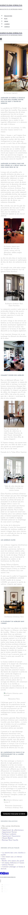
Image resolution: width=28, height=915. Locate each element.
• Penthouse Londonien (8, 834)
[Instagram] (3, 874)
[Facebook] (1, 874)
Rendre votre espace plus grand (13, 861)
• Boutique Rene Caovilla (9, 840)
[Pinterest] (6, 874)
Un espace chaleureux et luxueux (13, 863)
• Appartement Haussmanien (10, 836)
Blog (5, 18)
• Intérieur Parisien (7, 865)
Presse (6, 21)
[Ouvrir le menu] (1, 39)
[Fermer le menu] (0, 881)
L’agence (7, 24)
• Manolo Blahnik (7, 838)
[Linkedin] (8, 874)
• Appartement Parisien (9, 832)
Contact (7, 27)
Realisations (8, 16)
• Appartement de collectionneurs (12, 830)
